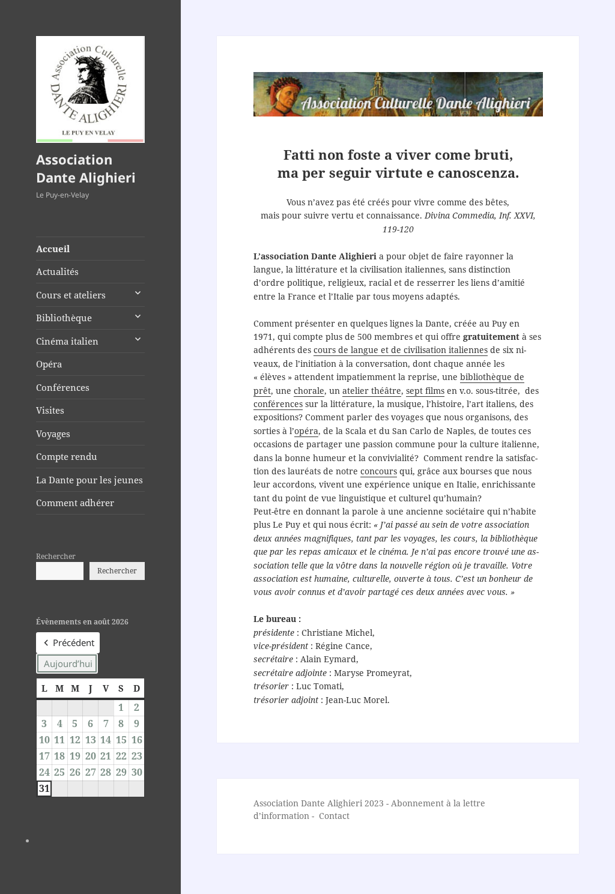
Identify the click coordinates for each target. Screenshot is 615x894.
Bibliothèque (64, 318)
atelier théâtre (371, 390)
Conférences (62, 387)
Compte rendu (66, 456)
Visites (50, 410)
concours (378, 471)
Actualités (57, 271)
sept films (425, 390)
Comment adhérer (75, 503)
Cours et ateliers (71, 295)
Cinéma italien (67, 341)
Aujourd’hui (68, 663)
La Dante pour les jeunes (89, 480)
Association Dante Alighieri (86, 168)
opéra (306, 430)
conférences (278, 403)
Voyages (53, 433)
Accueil (53, 249)
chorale (309, 390)
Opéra (49, 364)
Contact (334, 815)
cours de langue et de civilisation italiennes (401, 349)
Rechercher (56, 556)
